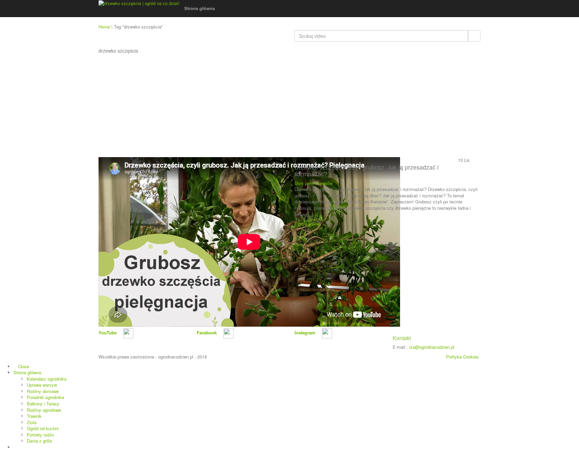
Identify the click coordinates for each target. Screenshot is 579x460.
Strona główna (200, 8)
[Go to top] (1, 456)
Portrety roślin (40, 435)
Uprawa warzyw (42, 385)
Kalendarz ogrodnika (46, 379)
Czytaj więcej (308, 223)
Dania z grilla (39, 441)
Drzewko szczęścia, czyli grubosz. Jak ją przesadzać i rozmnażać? (367, 170)
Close (23, 366)
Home (104, 26)
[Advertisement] (289, 107)
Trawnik (34, 416)
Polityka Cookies (462, 356)
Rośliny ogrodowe (44, 410)
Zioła (32, 422)
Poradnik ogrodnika (45, 397)
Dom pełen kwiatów (313, 183)
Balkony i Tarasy (43, 403)
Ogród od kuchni (43, 428)
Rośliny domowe (43, 391)
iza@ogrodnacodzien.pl (431, 347)
